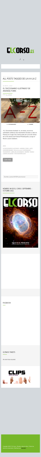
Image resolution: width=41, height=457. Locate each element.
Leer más (7, 159)
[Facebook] (19, 58)
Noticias (9, 76)
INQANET (23, 448)
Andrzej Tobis (24, 148)
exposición (26, 150)
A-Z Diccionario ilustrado (11, 148)
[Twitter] (23, 58)
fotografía (6, 151)
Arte (4, 145)
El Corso (9, 94)
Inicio (4, 76)
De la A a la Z (18, 150)
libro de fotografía (17, 151)
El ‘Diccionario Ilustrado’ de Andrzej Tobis (16, 89)
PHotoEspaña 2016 (20, 153)
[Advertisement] (20, 22)
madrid (27, 151)
